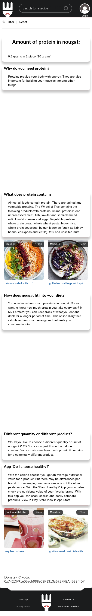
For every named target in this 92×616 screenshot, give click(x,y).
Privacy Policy (23, 606)
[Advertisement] (46, 141)
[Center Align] (67, 6)
